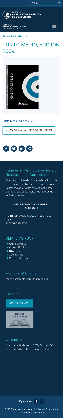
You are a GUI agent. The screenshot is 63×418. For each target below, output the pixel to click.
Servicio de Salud (19, 258)
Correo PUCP (16, 247)
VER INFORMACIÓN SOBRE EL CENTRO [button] (31, 206)
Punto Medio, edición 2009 (18, 121)
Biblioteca (14, 251)
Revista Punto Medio (13, 36)
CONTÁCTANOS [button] (19, 303)
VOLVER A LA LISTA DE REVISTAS (30, 130)
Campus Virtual (17, 243)
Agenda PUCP (17, 254)
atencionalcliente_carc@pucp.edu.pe (27, 279)
